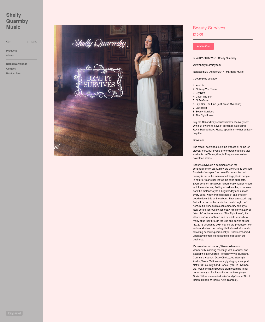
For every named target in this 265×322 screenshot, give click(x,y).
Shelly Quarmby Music (17, 21)
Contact (11, 68)
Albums (10, 55)
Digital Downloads (16, 64)
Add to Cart (203, 46)
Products (11, 50)
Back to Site (13, 73)
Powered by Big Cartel (14, 313)
